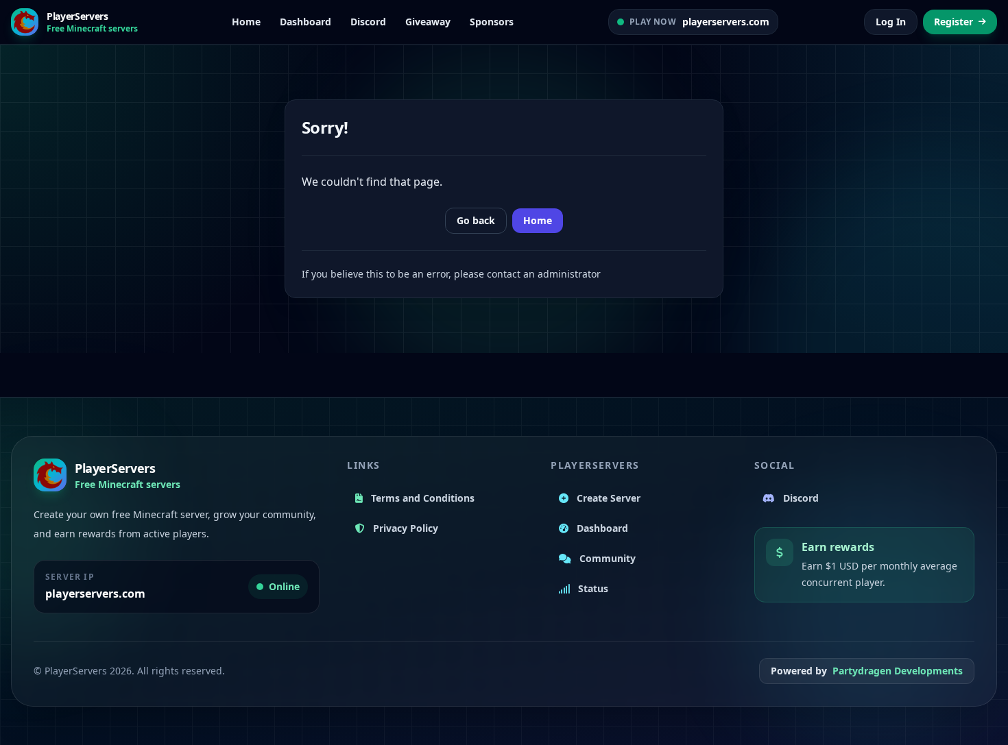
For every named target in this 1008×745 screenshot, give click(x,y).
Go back (476, 220)
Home (537, 220)
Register (953, 21)
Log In (891, 21)
